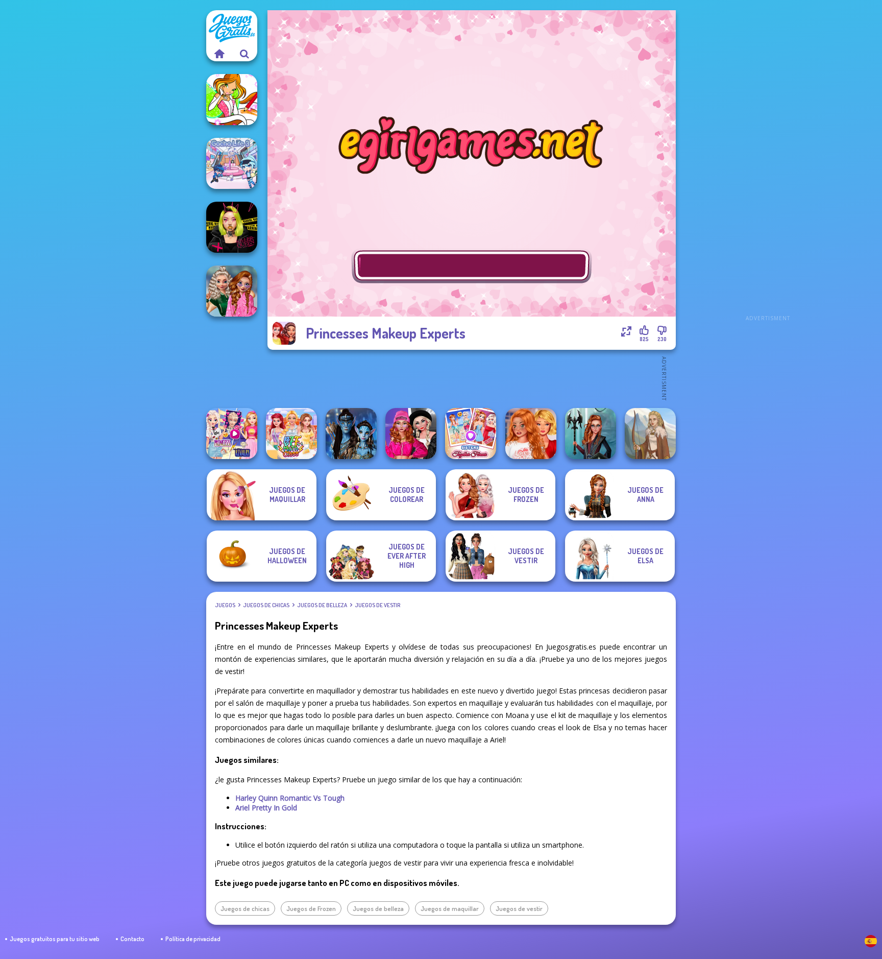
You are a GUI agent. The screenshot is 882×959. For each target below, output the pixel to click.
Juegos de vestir (377, 605)
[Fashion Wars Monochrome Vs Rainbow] (410, 433)
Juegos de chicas (266, 605)
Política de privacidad (192, 939)
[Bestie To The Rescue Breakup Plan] (530, 433)
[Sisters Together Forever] (470, 433)
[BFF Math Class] (291, 433)
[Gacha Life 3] (231, 163)
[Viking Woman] (650, 433)
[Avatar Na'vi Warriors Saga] (351, 433)
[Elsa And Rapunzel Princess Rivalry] (231, 433)
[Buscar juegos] (244, 53)
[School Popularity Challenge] (231, 291)
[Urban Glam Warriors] (231, 227)
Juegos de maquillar (450, 908)
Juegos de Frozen (311, 908)
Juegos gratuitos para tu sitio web (55, 939)
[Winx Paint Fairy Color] (231, 99)
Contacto (132, 939)
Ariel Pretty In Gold (266, 807)
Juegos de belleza (322, 605)
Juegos (225, 605)
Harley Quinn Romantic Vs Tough (290, 798)
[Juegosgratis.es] (219, 53)
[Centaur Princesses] (590, 433)
